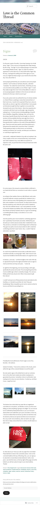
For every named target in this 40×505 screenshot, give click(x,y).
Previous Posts (18, 36)
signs (10, 471)
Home (5, 36)
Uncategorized (12, 467)
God (35, 467)
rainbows (5, 471)
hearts (29, 469)
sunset (22, 471)
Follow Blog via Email (11, 479)
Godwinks (23, 469)
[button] (9, 241)
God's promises (7, 469)
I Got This (33, 469)
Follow (6, 493)
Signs (6, 51)
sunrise (18, 471)
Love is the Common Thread (18, 14)
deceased (23, 467)
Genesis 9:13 (29, 467)
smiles (14, 471)
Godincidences (16, 469)
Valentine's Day (29, 471)
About (10, 36)
